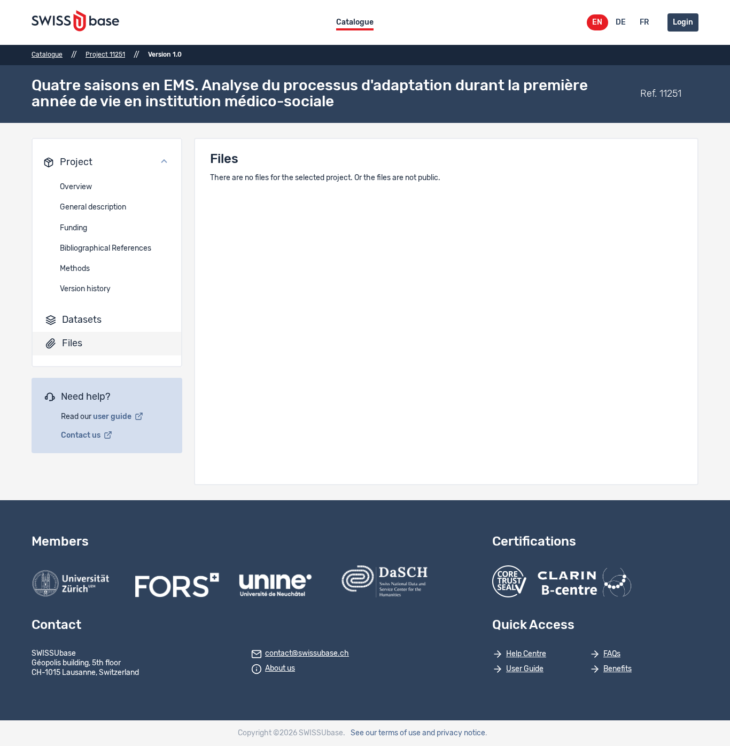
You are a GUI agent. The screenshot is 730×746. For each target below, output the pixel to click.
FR (644, 22)
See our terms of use (386, 733)
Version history (85, 289)
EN (597, 22)
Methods (75, 269)
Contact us (81, 435)
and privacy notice (453, 733)
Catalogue (355, 22)
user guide (113, 417)
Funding (73, 228)
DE (621, 22)
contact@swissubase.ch (307, 653)
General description (93, 207)
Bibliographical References (105, 248)
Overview (76, 187)
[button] (107, 162)
